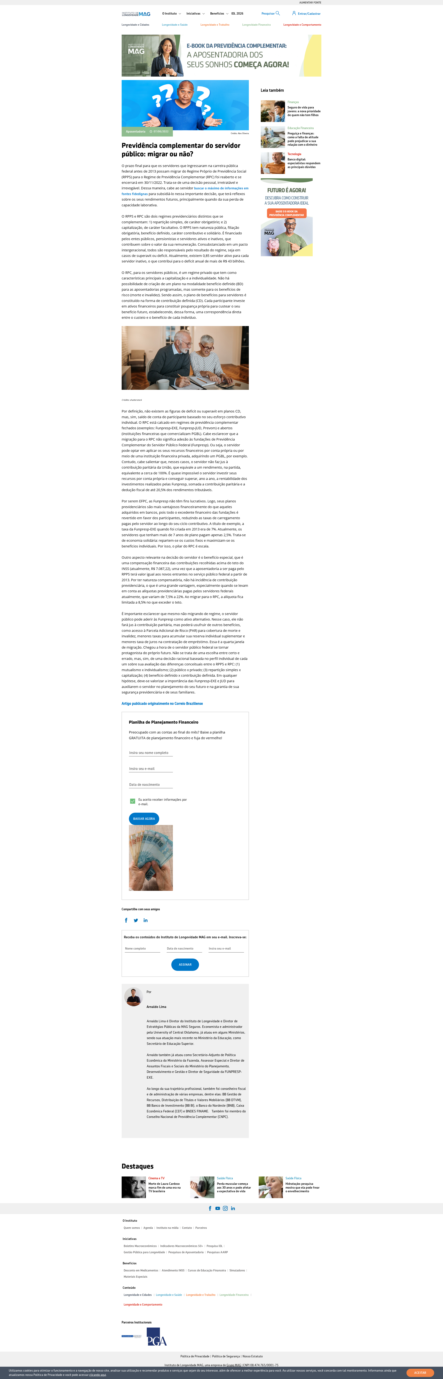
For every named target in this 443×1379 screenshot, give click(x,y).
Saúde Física (225, 1178)
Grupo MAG (234, 1365)
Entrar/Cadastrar (309, 13)
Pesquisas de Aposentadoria (186, 1252)
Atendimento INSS (173, 1270)
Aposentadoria (135, 131)
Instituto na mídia (167, 1227)
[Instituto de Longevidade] (136, 14)
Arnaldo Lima (156, 1007)
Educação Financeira (301, 128)
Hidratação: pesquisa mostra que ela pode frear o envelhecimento (302, 1187)
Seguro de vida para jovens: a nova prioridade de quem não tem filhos (304, 111)
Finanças (293, 102)
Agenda (148, 1227)
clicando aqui (97, 1375)
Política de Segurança (226, 1356)
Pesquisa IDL (215, 1246)
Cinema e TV (156, 1178)
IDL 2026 (237, 13)
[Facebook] (210, 1208)
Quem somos (132, 1227)
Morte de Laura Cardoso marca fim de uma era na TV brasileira (164, 1187)
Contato (187, 1227)
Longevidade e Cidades (135, 24)
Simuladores (237, 1270)
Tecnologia (294, 154)
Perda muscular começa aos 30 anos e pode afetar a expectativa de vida (234, 1187)
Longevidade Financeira (256, 24)
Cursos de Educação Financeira (207, 1270)
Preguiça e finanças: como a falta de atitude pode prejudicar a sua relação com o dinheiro (303, 139)
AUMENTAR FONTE (310, 2)
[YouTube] (217, 1208)
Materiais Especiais (135, 1276)
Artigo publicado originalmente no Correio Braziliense (162, 703)
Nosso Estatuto (253, 1356)
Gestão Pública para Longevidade (144, 1252)
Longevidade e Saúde (175, 24)
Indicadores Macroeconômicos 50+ (181, 1246)
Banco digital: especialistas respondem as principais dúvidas (304, 163)
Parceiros (201, 1227)
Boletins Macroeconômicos (140, 1246)
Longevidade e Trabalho (215, 24)
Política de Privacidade (194, 1356)
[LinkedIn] (232, 1208)
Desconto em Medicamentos (141, 1270)
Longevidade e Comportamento (302, 24)
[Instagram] (225, 1208)
